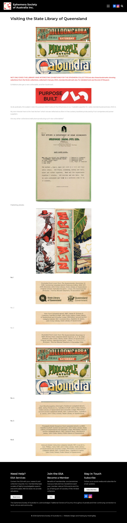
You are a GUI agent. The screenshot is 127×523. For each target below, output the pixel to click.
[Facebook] (114, 6)
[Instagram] (117, 6)
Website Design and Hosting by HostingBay (80, 516)
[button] (108, 6)
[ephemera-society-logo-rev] (20, 6)
